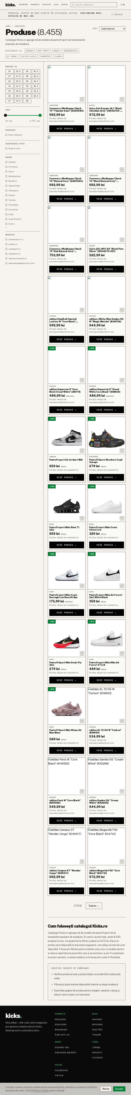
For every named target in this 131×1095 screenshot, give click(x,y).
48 (27, 101)
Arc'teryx (43, 51)
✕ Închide (117, 14)
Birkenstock (70, 51)
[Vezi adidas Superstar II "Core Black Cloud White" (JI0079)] (66, 365)
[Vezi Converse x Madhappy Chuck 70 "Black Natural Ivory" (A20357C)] (106, 154)
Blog (56, 5)
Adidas (29, 51)
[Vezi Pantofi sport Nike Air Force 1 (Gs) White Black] (106, 570)
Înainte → (94, 905)
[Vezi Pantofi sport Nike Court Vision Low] (106, 503)
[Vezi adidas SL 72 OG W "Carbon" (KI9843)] (106, 705)
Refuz (105, 1089)
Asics (56, 51)
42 (27, 86)
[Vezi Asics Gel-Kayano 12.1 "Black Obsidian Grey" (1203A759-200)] (106, 84)
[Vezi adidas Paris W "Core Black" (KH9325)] (66, 776)
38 (27, 76)
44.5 (36, 91)
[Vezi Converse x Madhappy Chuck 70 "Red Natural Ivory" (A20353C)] (66, 224)
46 (27, 96)
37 (9, 76)
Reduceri (46, 5)
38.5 (36, 76)
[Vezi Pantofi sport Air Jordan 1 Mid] (66, 435)
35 (9, 71)
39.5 (18, 81)
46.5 (36, 96)
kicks (10, 5)
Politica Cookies (40, 1090)
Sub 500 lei (62, 1035)
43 (9, 91)
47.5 (18, 101)
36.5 (36, 71)
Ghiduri (97, 1019)
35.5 (18, 71)
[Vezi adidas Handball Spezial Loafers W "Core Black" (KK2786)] (66, 294)
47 (9, 101)
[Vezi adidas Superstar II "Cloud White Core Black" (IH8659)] (106, 365)
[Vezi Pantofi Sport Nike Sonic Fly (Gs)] (66, 638)
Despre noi (62, 1047)
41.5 (18, 86)
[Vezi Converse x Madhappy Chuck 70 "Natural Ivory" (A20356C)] (66, 154)
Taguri (96, 1035)
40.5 (36, 81)
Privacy (97, 1052)
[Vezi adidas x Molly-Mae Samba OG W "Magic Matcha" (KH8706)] (106, 294)
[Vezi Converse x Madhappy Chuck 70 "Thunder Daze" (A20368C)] (66, 84)
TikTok (59, 1075)
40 (27, 81)
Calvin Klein (28, 56)
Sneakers (23, 5)
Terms (96, 1047)
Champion (45, 56)
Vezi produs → (67, 128)
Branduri (35, 5)
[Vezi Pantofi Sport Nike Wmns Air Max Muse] (66, 705)
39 (9, 81)
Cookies (97, 1057)
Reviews (97, 1024)
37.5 (18, 76)
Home (8, 26)
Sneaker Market (66, 1052)
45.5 (18, 96)
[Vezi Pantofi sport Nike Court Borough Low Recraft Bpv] (66, 570)
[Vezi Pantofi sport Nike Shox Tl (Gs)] (66, 503)
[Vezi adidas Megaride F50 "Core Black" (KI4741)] (106, 846)
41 (9, 86)
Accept (119, 1089)
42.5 (36, 86)
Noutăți (97, 1029)
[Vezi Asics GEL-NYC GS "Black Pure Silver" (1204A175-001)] (106, 224)
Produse (60, 1019)
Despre (64, 5)
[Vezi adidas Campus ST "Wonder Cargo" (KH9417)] (66, 846)
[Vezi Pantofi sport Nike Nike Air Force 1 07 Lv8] (106, 638)
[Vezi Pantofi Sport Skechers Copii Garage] (106, 435)
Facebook (61, 1070)
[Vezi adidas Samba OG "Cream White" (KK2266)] (106, 776)
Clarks (58, 56)
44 (27, 91)
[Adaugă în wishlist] (82, 99)
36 (27, 71)
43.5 (18, 91)
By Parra (12, 56)
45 (9, 96)
